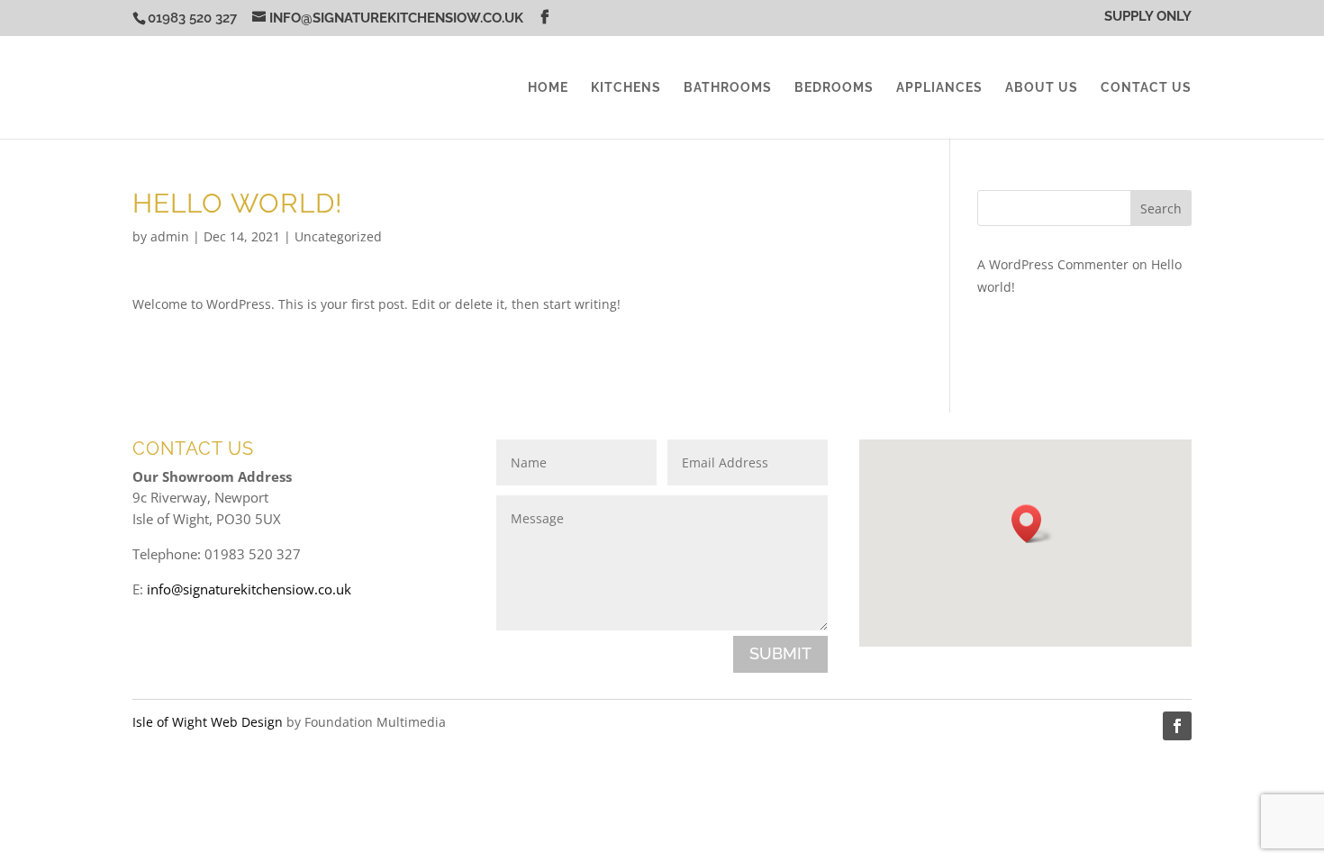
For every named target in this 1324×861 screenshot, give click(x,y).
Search (1161, 208)
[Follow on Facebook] (1177, 725)
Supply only (1148, 17)
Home (548, 88)
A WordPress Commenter (1053, 264)
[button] (1032, 523)
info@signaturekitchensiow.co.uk (249, 589)
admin (169, 236)
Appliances (939, 88)
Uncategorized (338, 236)
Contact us (1146, 88)
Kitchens (626, 88)
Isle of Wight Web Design (207, 721)
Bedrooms (834, 88)
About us (1041, 88)
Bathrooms (728, 88)
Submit (780, 653)
